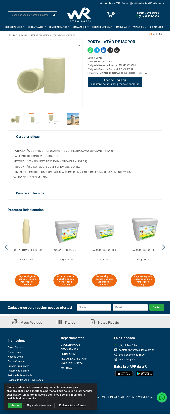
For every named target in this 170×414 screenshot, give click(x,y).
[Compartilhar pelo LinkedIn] (103, 50)
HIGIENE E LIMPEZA (72, 363)
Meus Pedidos (31, 323)
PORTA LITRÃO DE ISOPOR (27, 249)
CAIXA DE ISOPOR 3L (65, 249)
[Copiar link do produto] (117, 50)
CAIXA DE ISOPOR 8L (143, 249)
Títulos (69, 323)
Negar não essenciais (39, 405)
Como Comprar (16, 361)
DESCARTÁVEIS (69, 349)
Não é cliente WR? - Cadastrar (149, 3)
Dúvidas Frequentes (18, 366)
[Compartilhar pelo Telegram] (97, 50)
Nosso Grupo (15, 352)
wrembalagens (126, 359)
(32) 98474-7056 (149, 16)
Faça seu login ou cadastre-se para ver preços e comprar (115, 82)
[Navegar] (6, 247)
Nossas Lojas (15, 356)
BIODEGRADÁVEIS (71, 344)
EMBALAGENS (69, 354)
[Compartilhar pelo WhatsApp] (90, 50)
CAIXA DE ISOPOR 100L (104, 249)
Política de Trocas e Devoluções (25, 379)
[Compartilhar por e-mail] (110, 50)
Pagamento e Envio (18, 370)
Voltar (157, 34)
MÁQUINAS (67, 368)
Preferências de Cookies (72, 405)
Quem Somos (15, 347)
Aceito (15, 405)
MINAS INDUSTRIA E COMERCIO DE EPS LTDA (123, 73)
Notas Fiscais (108, 323)
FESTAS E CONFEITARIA (74, 358)
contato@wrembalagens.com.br (136, 349)
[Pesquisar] (53, 14)
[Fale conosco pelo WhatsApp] (162, 397)
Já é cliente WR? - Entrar (115, 3)
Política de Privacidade (20, 375)
